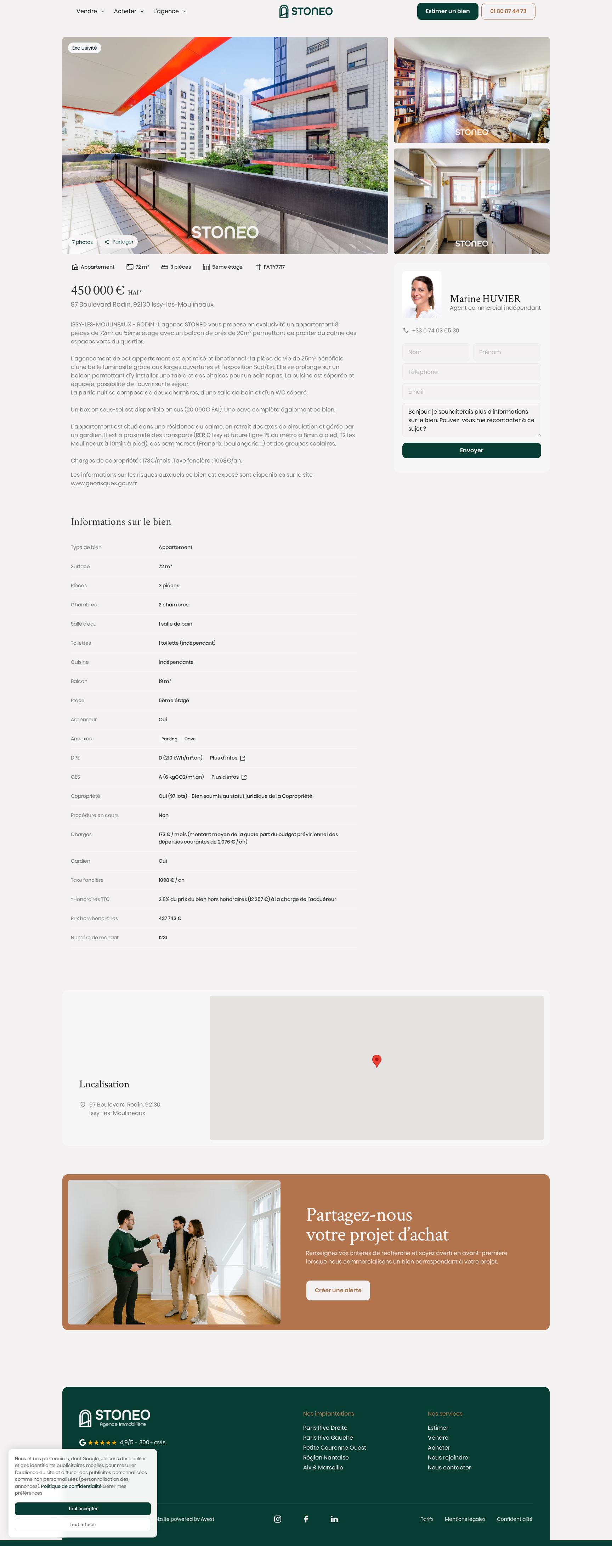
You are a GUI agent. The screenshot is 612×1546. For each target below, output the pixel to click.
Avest (207, 1519)
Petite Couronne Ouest (334, 1448)
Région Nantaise (326, 1457)
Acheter (439, 1448)
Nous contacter (449, 1467)
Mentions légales (465, 1519)
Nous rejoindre (448, 1457)
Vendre (438, 1438)
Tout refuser (82, 1524)
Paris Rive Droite (325, 1428)
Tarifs (427, 1519)
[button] (91, 11)
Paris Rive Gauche (328, 1438)
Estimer (438, 1428)
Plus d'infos (223, 757)
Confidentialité (515, 1519)
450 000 (92, 289)
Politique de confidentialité (71, 1486)
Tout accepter (83, 1508)
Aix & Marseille (323, 1467)
